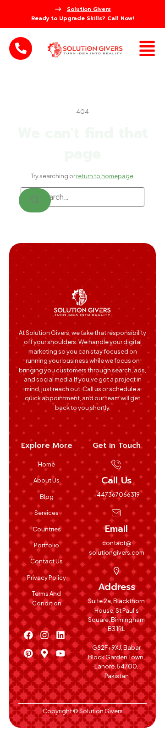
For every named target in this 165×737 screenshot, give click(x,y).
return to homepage (104, 176)
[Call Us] (116, 465)
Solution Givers (89, 9)
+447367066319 (116, 494)
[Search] (35, 200)
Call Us (116, 480)
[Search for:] (82, 197)
